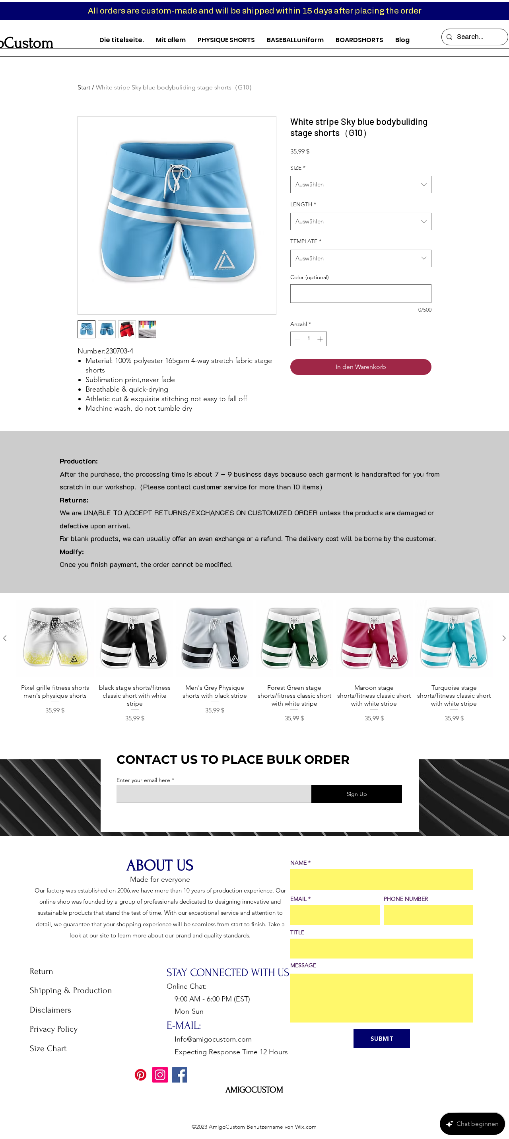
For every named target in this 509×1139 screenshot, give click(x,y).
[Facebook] (179, 1075)
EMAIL (298, 899)
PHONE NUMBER (406, 899)
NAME (298, 862)
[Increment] (321, 339)
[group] (254, 662)
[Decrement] (296, 339)
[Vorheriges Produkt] (5, 638)
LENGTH (303, 204)
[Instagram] (160, 1075)
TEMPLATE (305, 241)
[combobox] (360, 184)
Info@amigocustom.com (213, 1039)
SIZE (297, 167)
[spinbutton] (308, 339)
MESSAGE (303, 965)
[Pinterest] (140, 1075)
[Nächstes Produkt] (504, 638)
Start (84, 87)
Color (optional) (309, 277)
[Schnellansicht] (55, 638)
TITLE (297, 932)
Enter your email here (143, 780)
